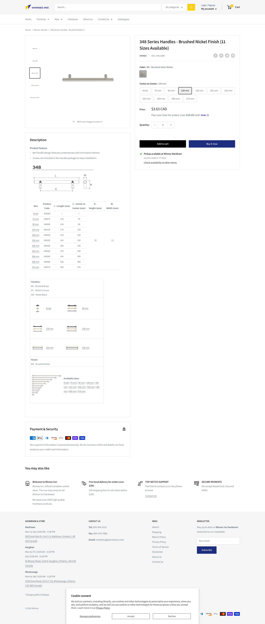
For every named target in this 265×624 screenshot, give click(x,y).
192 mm (35, 240)
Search (155, 527)
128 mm (35, 229)
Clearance (73, 19)
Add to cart (163, 143)
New (57, 19)
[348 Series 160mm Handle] (71, 322)
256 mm (35, 245)
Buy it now (211, 143)
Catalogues (123, 19)
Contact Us (103, 19)
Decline (172, 616)
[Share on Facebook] (215, 55)
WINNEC (143, 55)
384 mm (35, 256)
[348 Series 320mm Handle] (72, 340)
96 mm (36, 224)
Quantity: (145, 124)
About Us (88, 19)
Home (28, 19)
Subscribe (207, 550)
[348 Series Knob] (37, 301)
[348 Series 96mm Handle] (72, 300)
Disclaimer (157, 551)
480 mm (35, 261)
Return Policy (159, 537)
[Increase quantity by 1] (171, 125)
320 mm (35, 251)
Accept (130, 616)
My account (207, 8)
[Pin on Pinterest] (221, 55)
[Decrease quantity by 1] (155, 125)
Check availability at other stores (160, 162)
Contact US (150, 496)
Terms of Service (160, 547)
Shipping (156, 532)
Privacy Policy (103, 607)
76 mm (36, 218)
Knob (35, 213)
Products (41, 19)
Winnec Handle (40, 29)
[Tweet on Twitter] (227, 55)
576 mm (35, 267)
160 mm (35, 234)
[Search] (191, 7)
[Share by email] (233, 55)
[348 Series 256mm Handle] (37, 340)
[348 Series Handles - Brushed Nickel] (46, 369)
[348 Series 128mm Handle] (37, 321)
